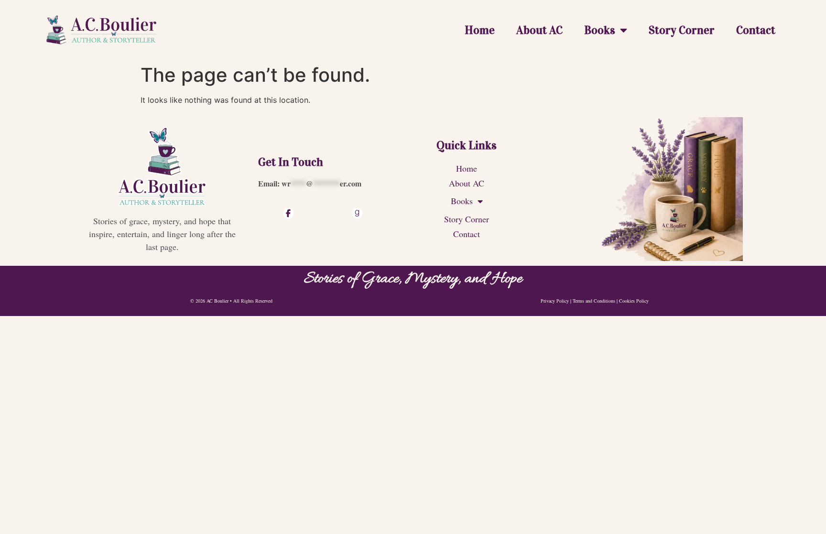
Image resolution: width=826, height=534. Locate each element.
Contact (755, 30)
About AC (539, 30)
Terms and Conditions (594, 300)
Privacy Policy (555, 300)
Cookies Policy (634, 300)
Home (480, 30)
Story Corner (682, 30)
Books (599, 30)
